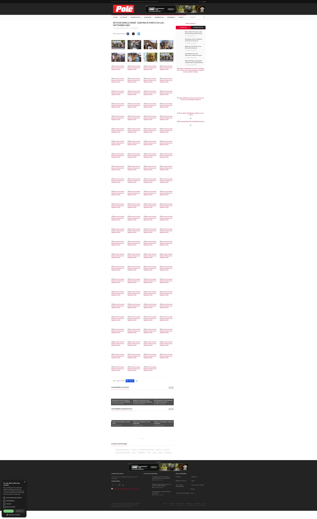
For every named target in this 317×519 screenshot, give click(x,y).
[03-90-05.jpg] (118, 170)
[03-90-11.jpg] (118, 182)
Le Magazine (147, 17)
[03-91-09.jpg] (118, 257)
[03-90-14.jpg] (150, 182)
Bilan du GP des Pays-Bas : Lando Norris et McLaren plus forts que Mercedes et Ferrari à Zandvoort (193, 33)
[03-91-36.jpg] (166, 308)
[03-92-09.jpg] (150, 333)
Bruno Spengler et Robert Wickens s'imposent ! (161, 492)
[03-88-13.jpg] (134, 57)
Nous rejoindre (202, 505)
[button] (14, 515)
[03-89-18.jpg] (134, 132)
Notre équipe (180, 505)
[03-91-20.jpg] (150, 282)
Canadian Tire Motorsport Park (122, 449)
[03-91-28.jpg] (150, 295)
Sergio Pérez (158, 449)
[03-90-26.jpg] (134, 207)
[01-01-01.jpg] (118, 44)
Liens (204, 503)
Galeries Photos (135, 17)
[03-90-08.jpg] (134, 170)
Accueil (115, 17)
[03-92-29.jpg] (150, 370)
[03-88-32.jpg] (134, 94)
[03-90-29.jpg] (166, 207)
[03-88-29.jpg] (166, 82)
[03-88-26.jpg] (118, 82)
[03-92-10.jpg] (166, 333)
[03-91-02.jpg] (150, 232)
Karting (193, 489)
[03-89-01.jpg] (150, 94)
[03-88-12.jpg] (118, 57)
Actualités (123, 17)
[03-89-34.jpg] (166, 145)
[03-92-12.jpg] (134, 345)
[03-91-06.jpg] (134, 245)
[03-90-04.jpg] (166, 157)
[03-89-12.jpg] (166, 107)
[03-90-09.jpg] (150, 170)
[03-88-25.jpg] (166, 69)
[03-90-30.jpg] (118, 220)
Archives (173, 505)
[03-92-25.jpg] (150, 358)
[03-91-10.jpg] (134, 257)
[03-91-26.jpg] (118, 295)
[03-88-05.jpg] (150, 44)
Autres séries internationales (180, 485)
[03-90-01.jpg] (150, 157)
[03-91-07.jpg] (150, 245)
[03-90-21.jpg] (134, 195)
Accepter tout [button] (8, 511)
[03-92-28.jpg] (134, 370)
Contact (181, 17)
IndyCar (149, 452)
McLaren (134, 452)
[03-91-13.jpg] (118, 270)
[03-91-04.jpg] (166, 232)
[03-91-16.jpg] (166, 270)
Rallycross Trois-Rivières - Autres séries (121, 422)
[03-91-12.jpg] (166, 257)
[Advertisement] (141, 433)
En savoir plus (16, 494)
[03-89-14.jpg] (134, 119)
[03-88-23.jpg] (134, 69)
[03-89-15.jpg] (150, 119)
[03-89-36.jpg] (134, 157)
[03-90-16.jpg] (118, 195)
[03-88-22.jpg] (118, 69)
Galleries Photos (180, 503)
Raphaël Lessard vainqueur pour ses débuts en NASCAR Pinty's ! (161, 485)
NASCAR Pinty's (141, 452)
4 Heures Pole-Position (191, 505)
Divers (192, 493)
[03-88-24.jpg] (150, 69)
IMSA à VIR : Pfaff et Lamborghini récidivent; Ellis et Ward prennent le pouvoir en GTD (194, 62)
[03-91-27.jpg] (134, 295)
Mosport (155, 452)
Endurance (194, 476)
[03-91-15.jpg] (150, 270)
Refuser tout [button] (20, 511)
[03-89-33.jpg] (150, 145)
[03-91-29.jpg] (166, 295)
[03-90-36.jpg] (118, 232)
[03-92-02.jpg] (134, 320)
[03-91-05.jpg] (118, 245)
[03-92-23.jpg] (118, 358)
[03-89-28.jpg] (118, 145)
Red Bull (160, 452)
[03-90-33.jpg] (150, 220)
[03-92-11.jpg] (118, 345)
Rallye (193, 480)
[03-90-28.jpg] (150, 207)
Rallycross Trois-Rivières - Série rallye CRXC (141, 422)
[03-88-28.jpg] (150, 82)
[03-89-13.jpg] (118, 119)
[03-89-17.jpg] (118, 132)
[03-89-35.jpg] (118, 157)
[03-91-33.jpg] (134, 308)
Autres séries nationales (183, 493)
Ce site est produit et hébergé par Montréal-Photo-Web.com (124, 505)
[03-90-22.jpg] (150, 195)
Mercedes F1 (166, 449)
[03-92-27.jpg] (118, 370)
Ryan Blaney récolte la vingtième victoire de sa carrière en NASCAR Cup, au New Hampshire (121, 402)
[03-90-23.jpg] (166, 195)
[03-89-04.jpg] (134, 107)
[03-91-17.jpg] (118, 282)
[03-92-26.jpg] (166, 358)
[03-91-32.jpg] (118, 308)
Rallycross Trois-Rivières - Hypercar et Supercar (163, 422)
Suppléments (171, 17)
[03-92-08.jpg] (134, 333)
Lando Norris (134, 449)
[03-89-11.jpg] (150, 107)
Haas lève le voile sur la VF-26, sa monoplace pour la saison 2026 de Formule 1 (161, 478)
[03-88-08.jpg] (166, 44)
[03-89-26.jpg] (150, 132)
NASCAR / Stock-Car (181, 480)
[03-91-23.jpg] (166, 282)
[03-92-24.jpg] (134, 358)
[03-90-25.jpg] (118, 207)
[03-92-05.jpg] (118, 333)
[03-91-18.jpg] (134, 282)
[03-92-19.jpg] (166, 345)
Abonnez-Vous (159, 17)
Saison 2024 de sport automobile (146, 449)
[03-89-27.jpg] (166, 132)
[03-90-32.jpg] (134, 220)
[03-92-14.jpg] (150, 345)
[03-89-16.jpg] (166, 119)
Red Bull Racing (168, 452)
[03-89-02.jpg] (166, 94)
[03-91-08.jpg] (166, 245)
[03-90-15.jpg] (166, 182)
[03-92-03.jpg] (150, 320)
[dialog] (14, 498)
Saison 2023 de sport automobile (123, 452)
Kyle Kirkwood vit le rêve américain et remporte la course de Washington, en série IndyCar (163, 402)
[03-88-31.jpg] (118, 94)
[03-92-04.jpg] (166, 320)
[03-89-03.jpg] (118, 107)
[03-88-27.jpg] (134, 82)
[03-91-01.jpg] (134, 232)
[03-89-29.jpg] (134, 145)
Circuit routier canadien (197, 485)
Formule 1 (178, 476)
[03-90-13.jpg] (134, 182)
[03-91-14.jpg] (134, 270)
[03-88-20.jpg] (166, 57)
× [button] (24, 482)
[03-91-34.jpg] (150, 308)
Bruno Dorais (135, 28)
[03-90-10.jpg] (166, 170)
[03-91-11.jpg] (150, 257)
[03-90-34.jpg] (166, 220)
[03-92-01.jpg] (118, 320)
